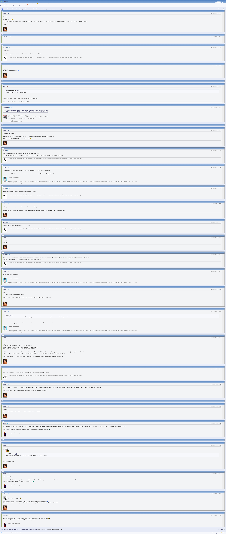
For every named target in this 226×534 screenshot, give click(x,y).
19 (3, 309)
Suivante (220, 9)
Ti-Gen (25, 115)
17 (3, 269)
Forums (9, 529)
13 (3, 201)
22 (3, 382)
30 (3, 513)
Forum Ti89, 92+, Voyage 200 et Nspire (22, 529)
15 (3, 235)
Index (4, 529)
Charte (8, 533)
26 (3, 439)
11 (3, 165)
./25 (16, 454)
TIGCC (27, 117)
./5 (17, 90)
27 (3, 443)
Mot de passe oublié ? (43, 4)
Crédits (20, 533)
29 (3, 491)
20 (3, 335)
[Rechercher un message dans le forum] (225, 4)
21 (3, 367)
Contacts (14, 533)
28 (3, 471)
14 (3, 220)
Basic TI (35, 529)
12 (3, 186)
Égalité (14, 121)
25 (3, 421)
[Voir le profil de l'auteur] (8, 13)
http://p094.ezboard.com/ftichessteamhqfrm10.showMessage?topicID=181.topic (25, 112)
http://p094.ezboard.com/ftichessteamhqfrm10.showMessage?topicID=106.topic (25, 110)
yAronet (218, 533)
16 (3, 252)
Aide (3, 533)
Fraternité (19, 121)
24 (3, 404)
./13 (11, 315)
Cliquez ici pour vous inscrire (29, 4)
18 (3, 287)
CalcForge (32, 117)
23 (3, 400)
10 (3, 148)
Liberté (10, 121)
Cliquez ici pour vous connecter (12, 4)
